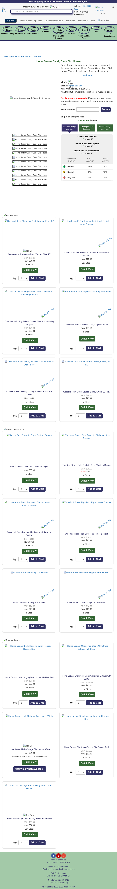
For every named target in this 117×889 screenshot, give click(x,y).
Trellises (45, 31)
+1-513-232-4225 (61, 866)
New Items (83, 21)
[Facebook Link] (53, 855)
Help (93, 21)
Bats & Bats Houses (58, 37)
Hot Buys (70, 21)
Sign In (10, 21)
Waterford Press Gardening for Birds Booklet (86, 602)
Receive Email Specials (31, 21)
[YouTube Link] (58, 855)
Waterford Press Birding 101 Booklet (29, 602)
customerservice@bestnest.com (61, 869)
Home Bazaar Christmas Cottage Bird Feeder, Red (86, 747)
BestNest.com (69, 887)
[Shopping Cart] (103, 8)
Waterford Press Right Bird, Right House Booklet (86, 534)
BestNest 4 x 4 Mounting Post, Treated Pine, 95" (29, 254)
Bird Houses (20, 34)
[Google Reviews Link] (63, 855)
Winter (37, 56)
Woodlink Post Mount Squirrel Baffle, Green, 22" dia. (86, 392)
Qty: (15, 278)
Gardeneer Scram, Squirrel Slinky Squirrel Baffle (86, 324)
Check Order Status (54, 21)
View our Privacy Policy (58, 883)
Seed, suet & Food (84, 37)
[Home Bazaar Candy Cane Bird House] (29, 135)
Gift (96, 31)
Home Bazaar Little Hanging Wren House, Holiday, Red (29, 677)
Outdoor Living (7, 34)
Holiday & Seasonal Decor (17, 56)
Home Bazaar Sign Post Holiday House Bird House (29, 819)
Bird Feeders (33, 34)
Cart (103, 13)
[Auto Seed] (104, 20)
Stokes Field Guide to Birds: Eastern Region (29, 466)
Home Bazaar (75, 85)
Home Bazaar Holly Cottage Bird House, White (29, 749)
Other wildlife (71, 34)
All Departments (109, 35)
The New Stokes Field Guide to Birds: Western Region (86, 465)
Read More (87, 75)
